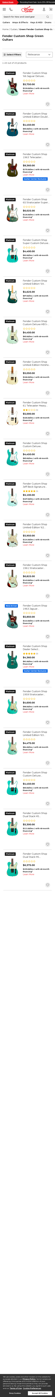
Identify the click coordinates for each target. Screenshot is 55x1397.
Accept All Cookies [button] (40, 1393)
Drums (48, 22)
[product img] (12, 87)
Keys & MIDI (36, 22)
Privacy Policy (29, 1379)
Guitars (6, 22)
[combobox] (39, 54)
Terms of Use (16, 1388)
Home (5, 29)
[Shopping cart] (51, 9)
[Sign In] (44, 9)
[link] (36, 75)
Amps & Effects (20, 22)
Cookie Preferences (32, 1388)
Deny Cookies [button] (15, 1393)
